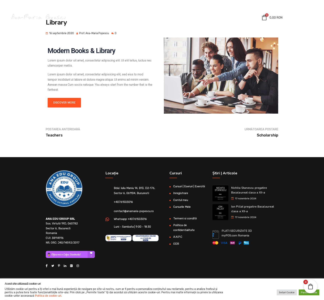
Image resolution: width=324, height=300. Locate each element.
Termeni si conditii (185, 218)
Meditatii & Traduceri (116, 18)
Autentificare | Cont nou (298, 5)
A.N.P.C (177, 236)
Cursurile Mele (182, 206)
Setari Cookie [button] (287, 292)
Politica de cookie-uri (48, 295)
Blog (227, 18)
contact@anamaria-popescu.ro (31, 4)
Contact (244, 18)
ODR (176, 243)
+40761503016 (123, 202)
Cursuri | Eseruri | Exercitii (164, 18)
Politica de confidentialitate (184, 228)
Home (88, 18)
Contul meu (204, 18)
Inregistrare (180, 193)
